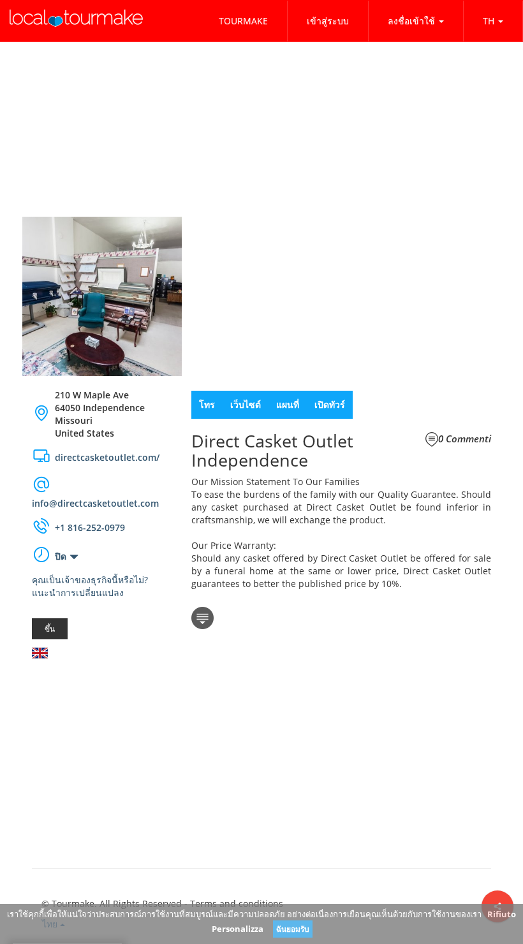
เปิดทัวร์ (329, 404)
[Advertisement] (102, 744)
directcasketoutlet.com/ (107, 457)
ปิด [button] (60, 556)
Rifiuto (501, 914)
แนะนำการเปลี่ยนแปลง (78, 592)
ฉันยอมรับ (292, 929)
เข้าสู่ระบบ (328, 21)
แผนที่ (287, 404)
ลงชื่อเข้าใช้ (411, 21)
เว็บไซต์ (245, 404)
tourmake (243, 21)
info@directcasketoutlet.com (95, 503)
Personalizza (237, 928)
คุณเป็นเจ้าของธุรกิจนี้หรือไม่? (90, 580)
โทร (207, 404)
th (488, 21)
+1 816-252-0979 (90, 527)
